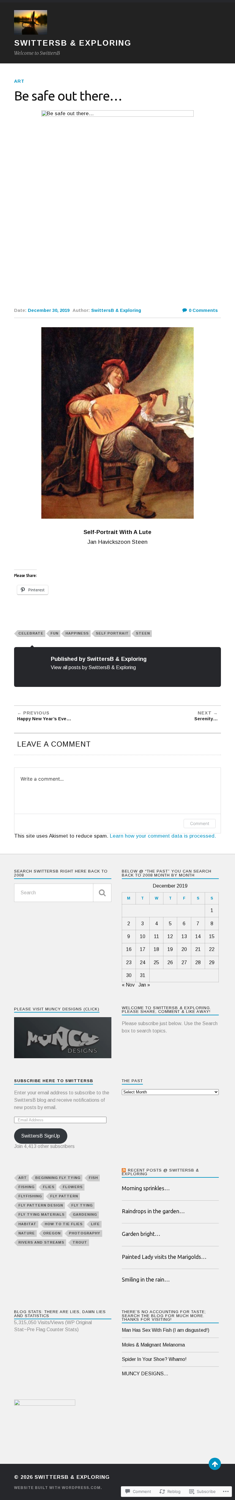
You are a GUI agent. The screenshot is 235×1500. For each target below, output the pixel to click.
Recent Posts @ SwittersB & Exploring (160, 1172)
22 (211, 949)
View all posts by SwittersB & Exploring (93, 667)
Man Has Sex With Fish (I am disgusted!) (165, 1330)
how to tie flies (64, 1224)
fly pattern (64, 1196)
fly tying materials (41, 1214)
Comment (199, 823)
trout (80, 1242)
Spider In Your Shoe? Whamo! (154, 1359)
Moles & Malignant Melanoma (153, 1344)
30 (129, 975)
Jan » (144, 984)
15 (211, 936)
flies (48, 1187)
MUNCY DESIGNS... (145, 1373)
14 (198, 936)
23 (129, 962)
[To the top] (215, 1464)
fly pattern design (40, 1205)
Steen (143, 633)
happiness (77, 633)
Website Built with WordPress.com (57, 1488)
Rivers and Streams (41, 1242)
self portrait (112, 633)
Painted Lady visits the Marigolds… (164, 1257)
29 (211, 962)
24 (142, 962)
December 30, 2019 (48, 310)
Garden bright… (141, 1234)
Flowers (73, 1187)
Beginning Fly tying (57, 1178)
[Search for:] (62, 893)
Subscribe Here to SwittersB (53, 1080)
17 (142, 949)
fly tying (82, 1205)
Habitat (27, 1224)
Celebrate (30, 633)
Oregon (52, 1233)
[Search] (102, 893)
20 (184, 949)
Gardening (85, 1214)
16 (129, 949)
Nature (26, 1233)
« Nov (128, 984)
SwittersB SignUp (40, 1135)
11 (156, 936)
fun (54, 633)
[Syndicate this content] (124, 1170)
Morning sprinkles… (146, 1188)
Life (95, 1224)
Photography (84, 1233)
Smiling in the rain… (146, 1279)
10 (142, 936)
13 (184, 936)
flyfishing (30, 1196)
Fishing (26, 1187)
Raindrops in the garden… (153, 1211)
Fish (93, 1178)
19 (170, 949)
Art (19, 81)
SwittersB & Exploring (72, 43)
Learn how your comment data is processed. (163, 836)
